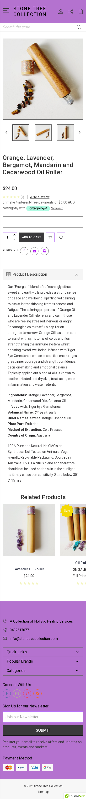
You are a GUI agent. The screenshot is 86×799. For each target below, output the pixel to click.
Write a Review (39, 197)
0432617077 (19, 630)
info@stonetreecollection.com (34, 638)
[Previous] (6, 132)
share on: (11, 249)
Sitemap (43, 791)
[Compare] (70, 13)
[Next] (79, 132)
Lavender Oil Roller (28, 569)
